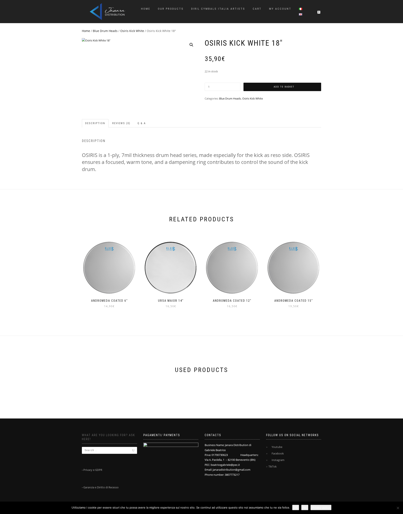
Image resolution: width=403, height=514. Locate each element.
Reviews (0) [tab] (121, 123)
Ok (295, 507)
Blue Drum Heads (105, 31)
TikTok (272, 466)
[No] (398, 508)
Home (145, 8)
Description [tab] (95, 123)
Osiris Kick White (132, 31)
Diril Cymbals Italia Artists (218, 8)
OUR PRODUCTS (171, 8)
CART (257, 8)
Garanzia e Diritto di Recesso (101, 487)
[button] (191, 45)
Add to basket (284, 86)
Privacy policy (321, 507)
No (305, 507)
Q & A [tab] (141, 123)
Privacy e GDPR (92, 470)
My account (280, 8)
